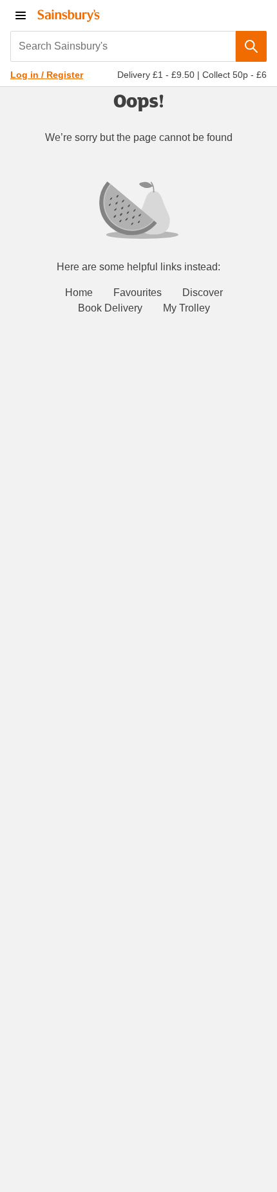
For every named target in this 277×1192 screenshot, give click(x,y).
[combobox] (123, 46)
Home (79, 292)
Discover (202, 292)
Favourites (137, 292)
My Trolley (186, 308)
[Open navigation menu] (20, 15)
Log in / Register (46, 75)
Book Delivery (110, 308)
